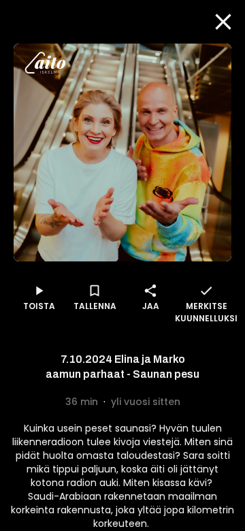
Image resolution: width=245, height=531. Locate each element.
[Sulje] (223, 21)
